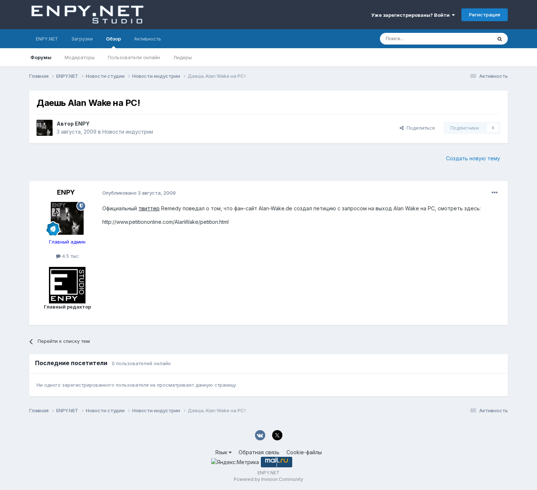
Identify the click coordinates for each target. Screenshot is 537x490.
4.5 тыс (70, 256)
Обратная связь (259, 452)
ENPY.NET (47, 39)
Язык (222, 452)
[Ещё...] (494, 192)
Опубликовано (139, 193)
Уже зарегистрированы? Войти (411, 15)
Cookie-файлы (304, 452)
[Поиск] (500, 39)
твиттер (149, 208)
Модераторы (80, 57)
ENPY (82, 123)
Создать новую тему (473, 158)
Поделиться (419, 128)
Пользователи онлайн (134, 57)
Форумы (41, 57)
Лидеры (182, 57)
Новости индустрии (127, 132)
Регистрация (484, 15)
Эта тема (472, 38)
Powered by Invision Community (268, 479)
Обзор (113, 39)
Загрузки (82, 39)
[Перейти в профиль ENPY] (45, 128)
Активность (147, 39)
